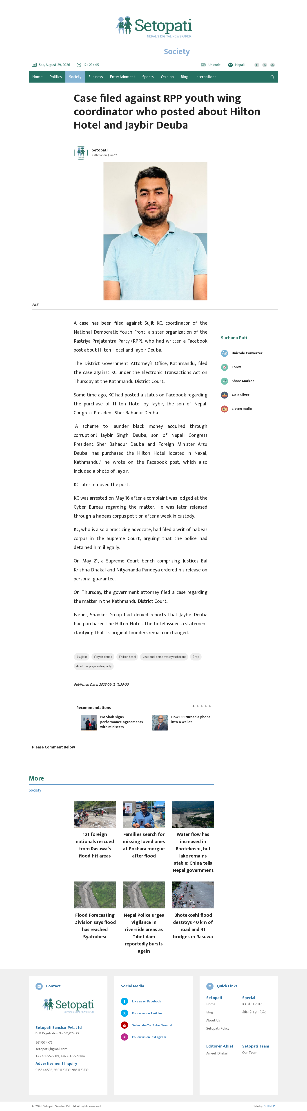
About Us (213, 1021)
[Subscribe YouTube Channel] (272, 65)
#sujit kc (81, 656)
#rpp (195, 656)
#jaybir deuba (103, 656)
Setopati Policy (217, 1029)
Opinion (167, 77)
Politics (56, 77)
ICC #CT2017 (252, 1004)
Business (96, 77)
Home (210, 1004)
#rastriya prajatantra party (93, 666)
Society (75, 77)
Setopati (100, 150)
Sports (148, 77)
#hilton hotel (127, 656)
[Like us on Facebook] (256, 65)
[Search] (272, 77)
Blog (184, 77)
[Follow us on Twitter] (264, 65)
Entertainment (122, 77)
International (206, 77)
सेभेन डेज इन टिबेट (254, 1012)
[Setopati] (68, 1006)
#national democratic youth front (164, 656)
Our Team (249, 1053)
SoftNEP (269, 1106)
